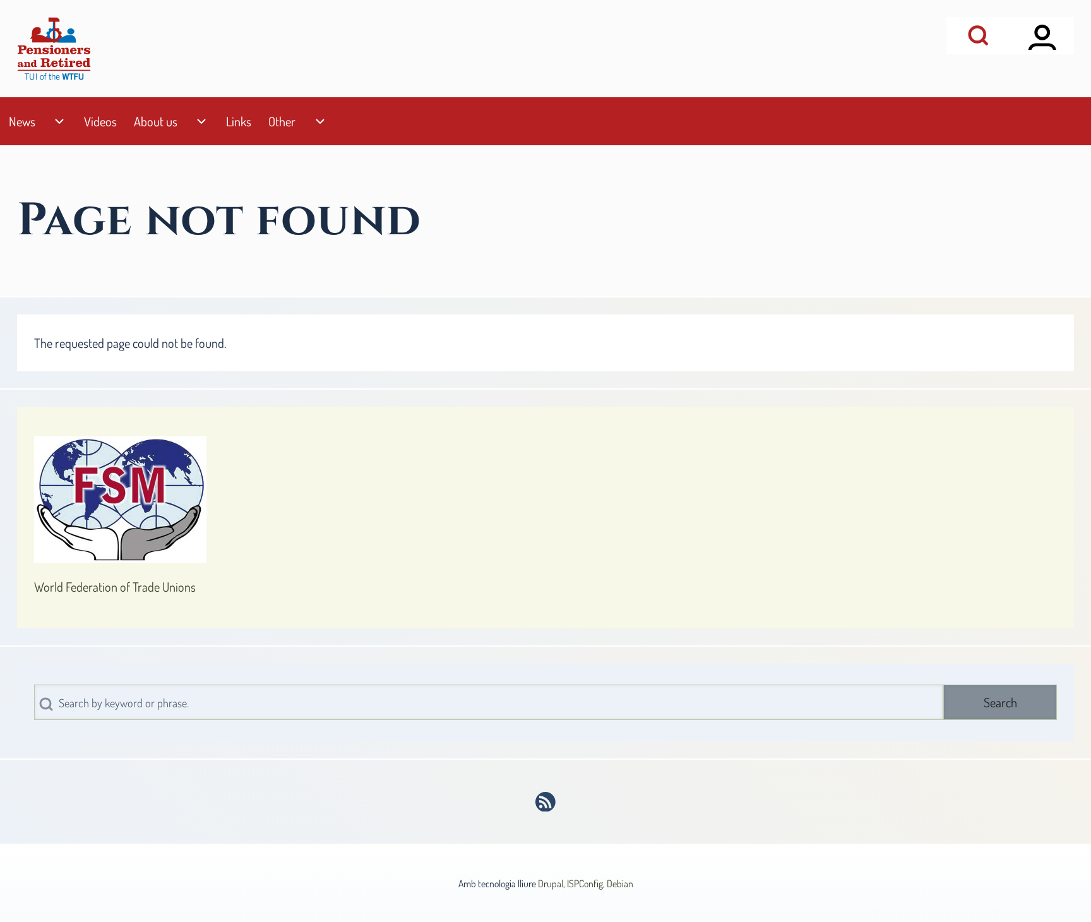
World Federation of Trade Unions (115, 586)
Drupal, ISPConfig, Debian (585, 883)
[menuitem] (22, 121)
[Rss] (546, 802)
